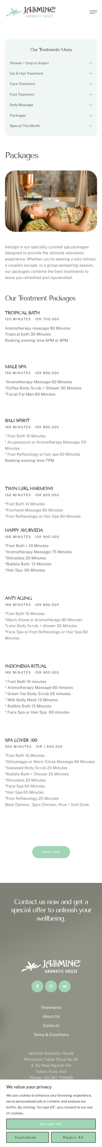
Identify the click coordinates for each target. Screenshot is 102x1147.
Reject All (73, 1137)
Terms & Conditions (51, 1034)
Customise (26, 1137)
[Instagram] (51, 986)
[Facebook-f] (37, 986)
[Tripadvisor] (65, 986)
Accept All (51, 1124)
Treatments (51, 1007)
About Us (51, 1016)
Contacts (51, 1025)
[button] (51, 63)
